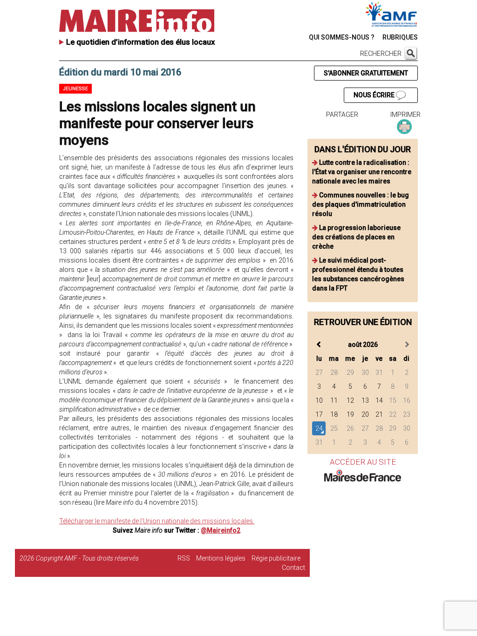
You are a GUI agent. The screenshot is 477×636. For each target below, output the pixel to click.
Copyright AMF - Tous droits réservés (87, 558)
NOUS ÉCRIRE (375, 95)
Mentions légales (220, 558)
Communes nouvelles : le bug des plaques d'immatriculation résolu (360, 204)
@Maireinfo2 (220, 530)
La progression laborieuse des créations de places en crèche (356, 237)
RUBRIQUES (400, 37)
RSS (183, 558)
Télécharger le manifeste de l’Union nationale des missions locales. (156, 521)
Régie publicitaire (276, 558)
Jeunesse (75, 89)
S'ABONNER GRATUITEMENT (366, 73)
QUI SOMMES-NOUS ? (342, 37)
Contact (293, 567)
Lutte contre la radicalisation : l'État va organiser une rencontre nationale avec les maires (361, 172)
